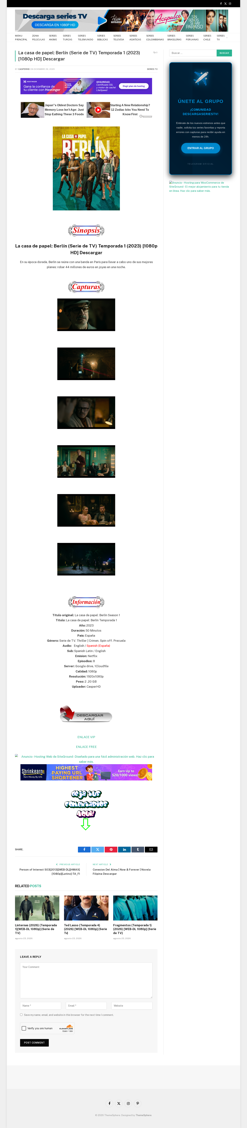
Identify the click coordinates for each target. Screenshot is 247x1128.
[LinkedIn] (5, 107)
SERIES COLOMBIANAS (155, 37)
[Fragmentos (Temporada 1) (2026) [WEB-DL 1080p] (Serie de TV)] (135, 908)
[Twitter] (5, 97)
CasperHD (24, 69)
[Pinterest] (5, 116)
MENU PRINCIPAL (21, 37)
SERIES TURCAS (67, 37)
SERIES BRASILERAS (174, 37)
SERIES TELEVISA (118, 37)
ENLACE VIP (86, 737)
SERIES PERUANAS (192, 37)
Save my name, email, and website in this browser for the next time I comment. (69, 1014)
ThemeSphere (144, 1115)
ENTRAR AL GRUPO (201, 148)
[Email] (5, 125)
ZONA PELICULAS (38, 37)
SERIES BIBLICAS (102, 37)
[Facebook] (5, 88)
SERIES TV (221, 37)
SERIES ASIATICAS (135, 37)
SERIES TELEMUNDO (85, 37)
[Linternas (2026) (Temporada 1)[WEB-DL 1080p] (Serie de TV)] (37, 908)
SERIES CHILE (207, 37)
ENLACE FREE (86, 747)
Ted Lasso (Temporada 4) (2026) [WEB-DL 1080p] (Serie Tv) (85, 929)
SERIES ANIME (53, 37)
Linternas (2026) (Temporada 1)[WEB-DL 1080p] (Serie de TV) (36, 929)
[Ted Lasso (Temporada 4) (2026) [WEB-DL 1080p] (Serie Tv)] (86, 908)
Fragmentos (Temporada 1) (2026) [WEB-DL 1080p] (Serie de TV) (134, 929)
